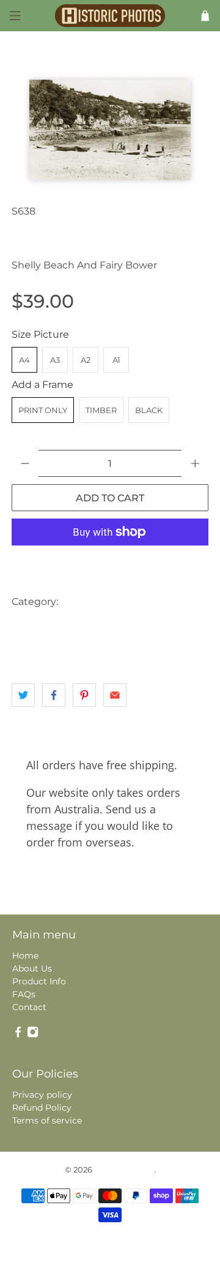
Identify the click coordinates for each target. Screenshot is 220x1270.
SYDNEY (32, 650)
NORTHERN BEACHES (111, 626)
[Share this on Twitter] (23, 695)
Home (25, 955)
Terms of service (47, 1120)
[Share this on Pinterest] (84, 695)
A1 (116, 360)
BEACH (141, 601)
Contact (29, 1007)
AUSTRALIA (90, 601)
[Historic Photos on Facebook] (18, 1034)
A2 (85, 360)
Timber (101, 410)
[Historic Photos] (110, 15)
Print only (42, 410)
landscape (35, 626)
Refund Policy (42, 1107)
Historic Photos (124, 1169)
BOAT (182, 601)
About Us (32, 968)
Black (149, 410)
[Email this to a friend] (115, 695)
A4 (24, 360)
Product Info (39, 981)
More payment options (110, 562)
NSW (178, 626)
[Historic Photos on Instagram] (32, 1034)
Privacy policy (42, 1094)
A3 (55, 360)
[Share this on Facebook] (53, 695)
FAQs (23, 994)
